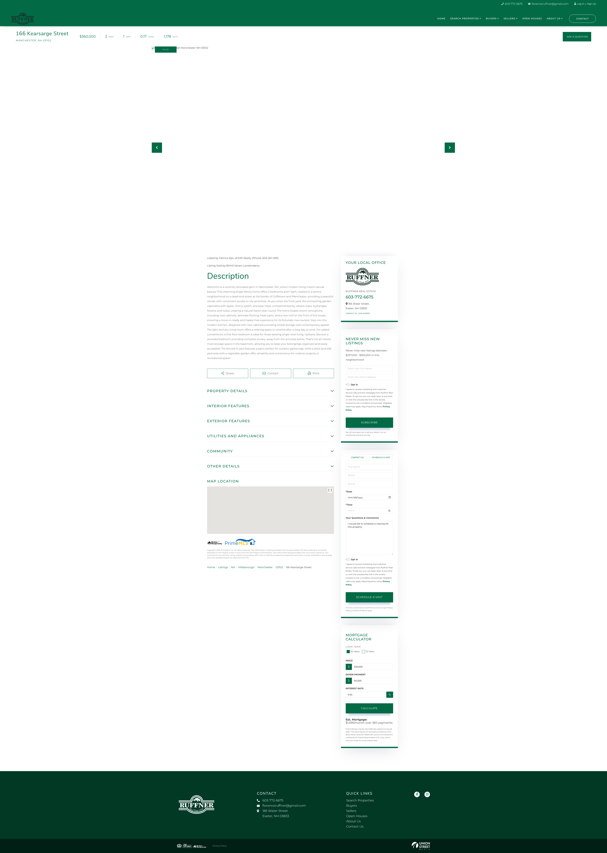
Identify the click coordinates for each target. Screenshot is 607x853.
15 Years (370, 651)
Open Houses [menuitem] (532, 18)
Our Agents (364, 313)
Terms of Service (360, 611)
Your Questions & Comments (362, 517)
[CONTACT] (577, 36)
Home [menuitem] (441, 18)
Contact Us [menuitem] (354, 826)
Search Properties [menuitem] (464, 18)
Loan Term (353, 646)
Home (211, 567)
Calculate (369, 708)
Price (349, 660)
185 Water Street (275, 813)
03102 (279, 567)
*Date (349, 491)
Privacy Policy (220, 846)
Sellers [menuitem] (509, 18)
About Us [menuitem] (553, 18)
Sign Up (591, 3)
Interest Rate (355, 688)
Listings (223, 567)
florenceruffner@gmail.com (550, 4)
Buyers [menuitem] (491, 18)
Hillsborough (246, 567)
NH (233, 567)
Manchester (265, 567)
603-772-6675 (513, 4)
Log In (580, 3)
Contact (582, 18)
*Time (349, 504)
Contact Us (351, 313)
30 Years (355, 651)
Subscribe (369, 422)
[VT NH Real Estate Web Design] (421, 846)
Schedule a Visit (381, 457)
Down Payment (356, 674)
